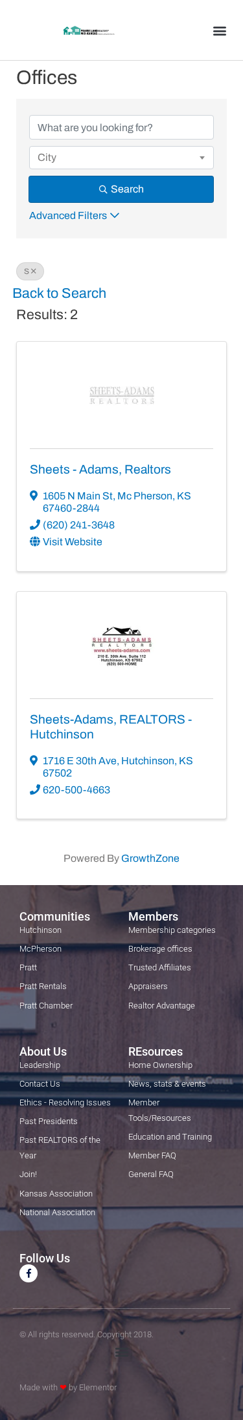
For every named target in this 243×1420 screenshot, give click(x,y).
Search (127, 188)
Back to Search (59, 293)
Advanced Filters (68, 215)
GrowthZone (150, 858)
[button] (219, 30)
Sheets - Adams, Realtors (100, 469)
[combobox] (121, 157)
